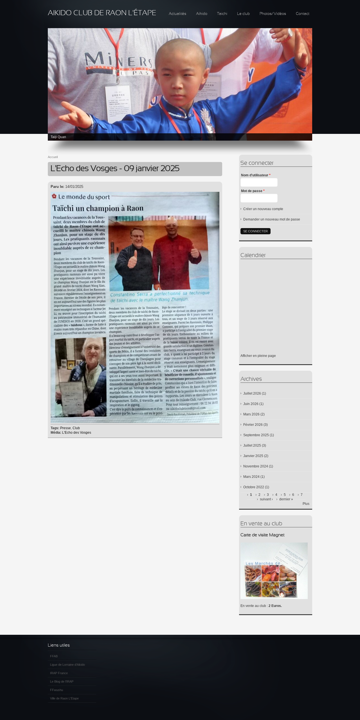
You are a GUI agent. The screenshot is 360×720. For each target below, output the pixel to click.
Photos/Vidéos (273, 14)
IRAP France (59, 673)
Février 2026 (253, 425)
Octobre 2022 (253, 487)
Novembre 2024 (255, 466)
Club (76, 428)
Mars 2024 (251, 477)
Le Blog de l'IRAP (61, 681)
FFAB (54, 656)
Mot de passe (253, 191)
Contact (302, 14)
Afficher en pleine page (258, 356)
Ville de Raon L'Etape (64, 698)
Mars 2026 (251, 414)
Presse (65, 428)
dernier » (286, 499)
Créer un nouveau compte (263, 209)
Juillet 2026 (252, 393)
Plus (306, 504)
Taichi (222, 14)
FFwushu (56, 690)
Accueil (53, 157)
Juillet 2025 (252, 445)
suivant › (266, 499)
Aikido (201, 14)
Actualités (177, 14)
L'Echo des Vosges (76, 433)
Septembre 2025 (256, 435)
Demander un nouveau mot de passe (271, 219)
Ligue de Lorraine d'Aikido (67, 664)
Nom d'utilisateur (256, 175)
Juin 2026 (250, 404)
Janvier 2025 (253, 456)
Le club (243, 14)
